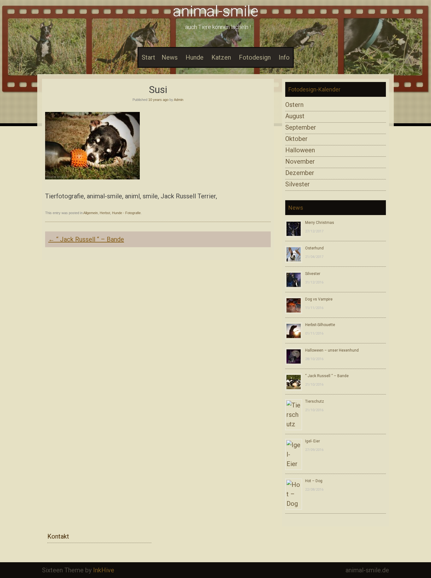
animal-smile (215, 11)
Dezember (299, 173)
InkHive (103, 570)
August (294, 116)
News (170, 57)
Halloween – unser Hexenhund (332, 350)
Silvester (297, 184)
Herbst (105, 213)
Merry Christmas (319, 222)
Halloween (300, 150)
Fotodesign (255, 57)
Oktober (296, 139)
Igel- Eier (312, 441)
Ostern (294, 104)
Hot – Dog (313, 481)
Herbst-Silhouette (320, 325)
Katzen (221, 57)
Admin (178, 100)
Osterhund (314, 248)
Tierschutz (314, 401)
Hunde (195, 57)
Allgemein (90, 213)
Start (148, 57)
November (300, 161)
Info (284, 57)
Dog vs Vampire (319, 299)
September (300, 127)
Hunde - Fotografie (126, 213)
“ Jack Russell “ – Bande (86, 239)
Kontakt (58, 536)
